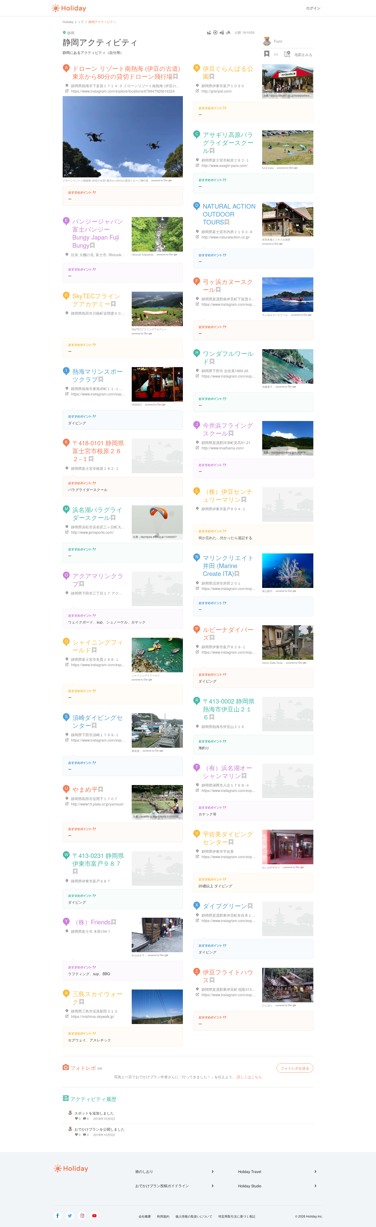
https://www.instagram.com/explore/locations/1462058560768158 (254, 304)
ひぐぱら (267, 1005)
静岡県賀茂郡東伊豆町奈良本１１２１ (232, 915)
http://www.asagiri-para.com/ (225, 165)
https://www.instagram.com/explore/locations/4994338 (114, 664)
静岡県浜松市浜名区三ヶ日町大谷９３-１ (104, 526)
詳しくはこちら (249, 1076)
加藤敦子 (267, 387)
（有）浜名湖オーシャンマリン (227, 771)
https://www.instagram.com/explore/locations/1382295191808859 (254, 994)
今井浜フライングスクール (228, 429)
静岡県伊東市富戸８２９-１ (224, 646)
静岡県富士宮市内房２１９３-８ (227, 231)
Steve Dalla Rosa (272, 663)
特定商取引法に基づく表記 (236, 1216)
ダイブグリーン (225, 905)
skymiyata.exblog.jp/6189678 (288, 452)
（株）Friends (91, 921)
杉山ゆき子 (138, 955)
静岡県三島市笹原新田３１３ (94, 1011)
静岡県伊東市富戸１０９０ (223, 85)
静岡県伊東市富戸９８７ (90, 880)
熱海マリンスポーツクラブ (97, 375)
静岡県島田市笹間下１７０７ (94, 798)
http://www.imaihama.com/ (223, 447)
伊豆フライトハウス (228, 975)
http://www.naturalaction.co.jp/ (226, 237)
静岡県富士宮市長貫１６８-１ (95, 659)
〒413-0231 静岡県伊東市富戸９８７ (98, 859)
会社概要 (145, 1216)
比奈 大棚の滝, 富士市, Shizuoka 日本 (101, 254)
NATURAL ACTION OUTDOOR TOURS (229, 213)
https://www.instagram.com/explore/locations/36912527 (246, 376)
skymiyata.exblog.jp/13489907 (159, 537)
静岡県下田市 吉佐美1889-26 (225, 370)
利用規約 (163, 1216)
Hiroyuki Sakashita (142, 254)
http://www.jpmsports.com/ (92, 532)
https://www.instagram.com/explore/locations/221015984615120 (253, 652)
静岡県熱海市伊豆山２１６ (223, 726)
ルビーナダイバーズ (228, 633)
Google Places (162, 180)
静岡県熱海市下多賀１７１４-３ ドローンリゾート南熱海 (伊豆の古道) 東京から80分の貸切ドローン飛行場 (157, 85)
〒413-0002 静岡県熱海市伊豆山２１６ (229, 708)
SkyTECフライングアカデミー (96, 299)
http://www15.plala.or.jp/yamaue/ (97, 803)
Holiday (68, 8)
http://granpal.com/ (217, 91)
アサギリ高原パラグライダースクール (228, 142)
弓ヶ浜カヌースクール (228, 285)
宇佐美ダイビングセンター (228, 837)
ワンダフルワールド (228, 357)
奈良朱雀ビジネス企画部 (276, 239)
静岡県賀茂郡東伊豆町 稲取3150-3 (229, 989)
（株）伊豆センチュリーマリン (228, 495)
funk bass (268, 168)
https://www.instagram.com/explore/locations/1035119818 (248, 790)
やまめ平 (85, 789)
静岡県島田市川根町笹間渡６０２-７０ (102, 313)
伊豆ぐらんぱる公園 (228, 72)
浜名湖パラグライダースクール (97, 513)
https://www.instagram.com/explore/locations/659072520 (116, 740)
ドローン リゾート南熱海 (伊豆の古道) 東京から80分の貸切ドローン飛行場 (126, 72)
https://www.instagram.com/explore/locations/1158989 (245, 856)
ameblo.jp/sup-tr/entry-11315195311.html (165, 816)
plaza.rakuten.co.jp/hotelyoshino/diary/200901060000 (303, 95)
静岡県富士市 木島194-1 (90, 931)
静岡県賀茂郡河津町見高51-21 (226, 442)
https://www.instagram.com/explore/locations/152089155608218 (123, 393)
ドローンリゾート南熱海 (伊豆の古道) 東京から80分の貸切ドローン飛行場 (105, 180)
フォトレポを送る (295, 1068)
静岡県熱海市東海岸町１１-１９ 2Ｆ (100, 388)
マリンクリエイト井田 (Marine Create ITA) (228, 565)
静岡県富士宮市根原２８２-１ (225, 160)
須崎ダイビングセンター (97, 721)
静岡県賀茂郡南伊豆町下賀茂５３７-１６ (234, 298)
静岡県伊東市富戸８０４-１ (224, 508)
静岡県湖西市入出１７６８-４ (225, 785)
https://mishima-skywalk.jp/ (92, 1016)
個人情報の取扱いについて (193, 1216)
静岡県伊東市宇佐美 (218, 851)
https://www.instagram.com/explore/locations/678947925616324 (123, 91)
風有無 (135, 751)
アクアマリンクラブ (98, 579)
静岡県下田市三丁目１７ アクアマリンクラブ (107, 593)
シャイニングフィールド (98, 645)
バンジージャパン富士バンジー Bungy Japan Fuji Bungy (97, 233)
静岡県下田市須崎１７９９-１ (95, 734)
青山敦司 (267, 591)
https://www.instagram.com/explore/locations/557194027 (247, 588)
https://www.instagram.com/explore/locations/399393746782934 (253, 920)
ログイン (313, 8)
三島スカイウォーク (97, 997)
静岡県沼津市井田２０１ (221, 583)
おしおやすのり (271, 867)
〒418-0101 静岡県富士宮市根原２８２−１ (98, 450)
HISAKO (137, 404)
